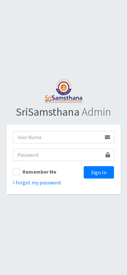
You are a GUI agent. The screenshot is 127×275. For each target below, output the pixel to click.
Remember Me (39, 171)
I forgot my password (37, 182)
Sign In (98, 172)
